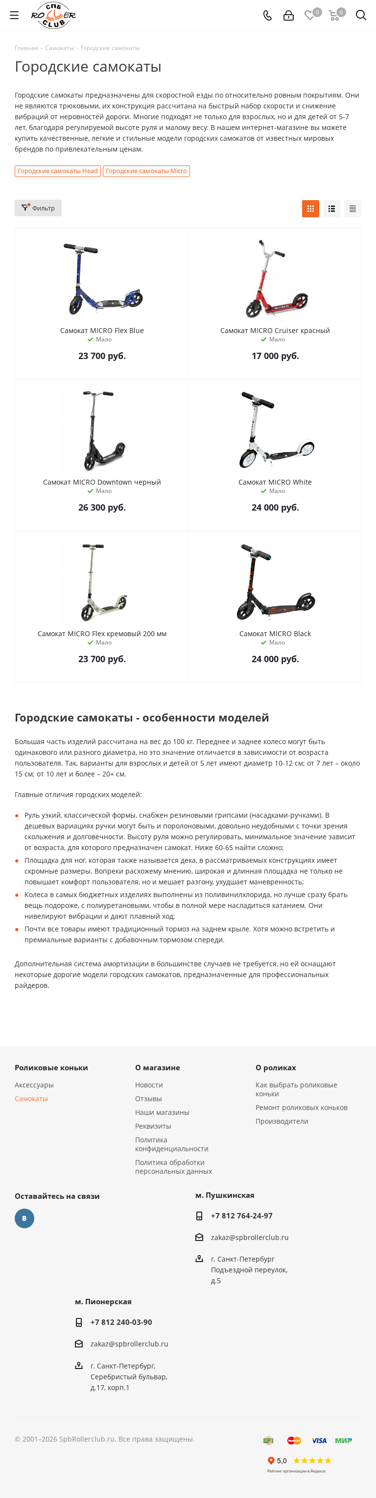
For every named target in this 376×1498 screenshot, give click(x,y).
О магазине (157, 1067)
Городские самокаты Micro (146, 171)
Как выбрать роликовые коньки (296, 1089)
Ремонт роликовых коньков (302, 1107)
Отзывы (148, 1098)
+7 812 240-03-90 (121, 1322)
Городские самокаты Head (58, 171)
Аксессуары (34, 1084)
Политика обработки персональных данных (173, 1167)
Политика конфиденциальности (172, 1144)
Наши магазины (162, 1112)
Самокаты (31, 1098)
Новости (149, 1084)
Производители (282, 1121)
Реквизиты (153, 1126)
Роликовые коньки (51, 1067)
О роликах (276, 1067)
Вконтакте (24, 1218)
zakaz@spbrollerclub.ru (250, 1237)
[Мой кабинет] (288, 15)
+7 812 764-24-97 (242, 1215)
